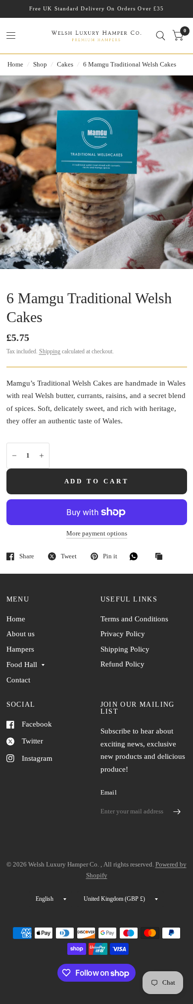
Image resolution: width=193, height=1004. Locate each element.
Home (15, 64)
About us (20, 634)
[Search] (160, 36)
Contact (18, 680)
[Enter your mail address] (177, 811)
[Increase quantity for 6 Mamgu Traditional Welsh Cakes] (41, 455)
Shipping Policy (124, 649)
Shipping (49, 351)
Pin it (110, 556)
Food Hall (21, 665)
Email (108, 792)
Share (26, 556)
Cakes (65, 64)
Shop (40, 64)
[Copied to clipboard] (161, 556)
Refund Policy (122, 664)
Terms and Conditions (134, 619)
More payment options (96, 533)
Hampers (20, 649)
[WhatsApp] (136, 556)
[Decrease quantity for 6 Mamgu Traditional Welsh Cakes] (14, 455)
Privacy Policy (122, 634)
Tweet (69, 556)
